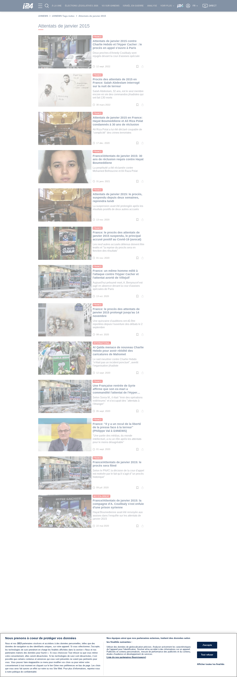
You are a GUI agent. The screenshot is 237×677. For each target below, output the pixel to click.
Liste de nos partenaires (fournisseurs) (126, 657)
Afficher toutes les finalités (210, 664)
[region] (118, 655)
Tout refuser (207, 655)
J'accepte (207, 645)
